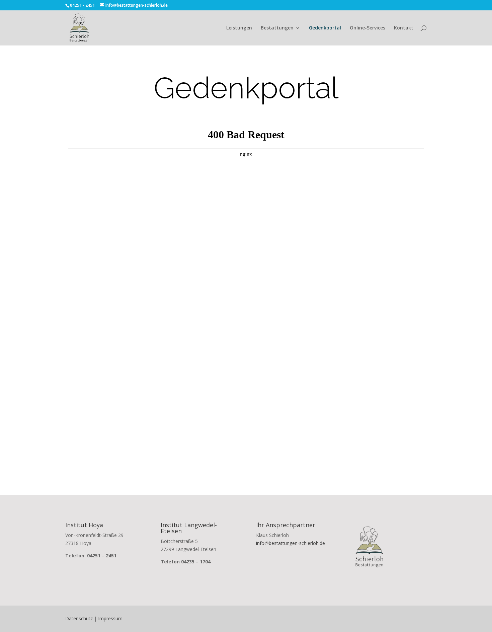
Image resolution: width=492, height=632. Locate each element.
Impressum (110, 618)
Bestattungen (277, 28)
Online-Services (367, 28)
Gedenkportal (325, 28)
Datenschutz (79, 618)
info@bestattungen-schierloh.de (290, 543)
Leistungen (239, 28)
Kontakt (403, 28)
